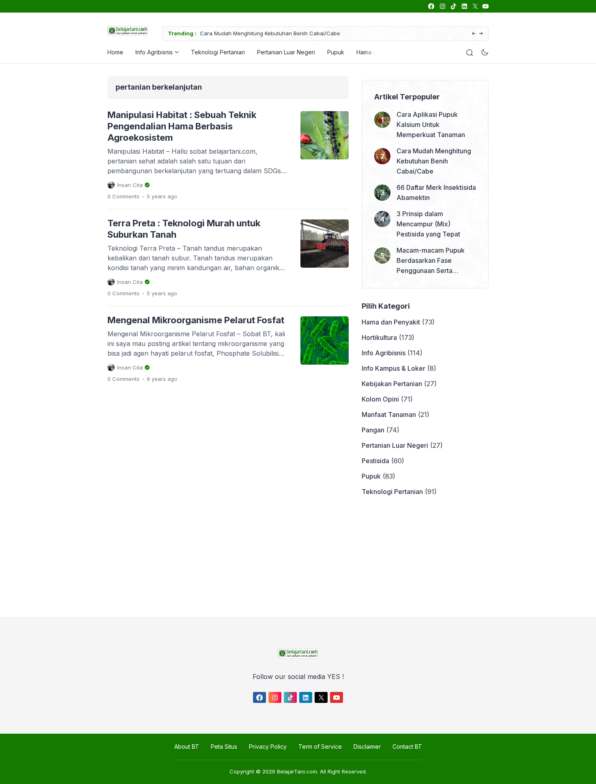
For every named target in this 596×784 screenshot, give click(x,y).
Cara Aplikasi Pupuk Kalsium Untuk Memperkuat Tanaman (431, 124)
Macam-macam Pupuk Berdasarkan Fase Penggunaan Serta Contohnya (431, 261)
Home (115, 52)
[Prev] (474, 33)
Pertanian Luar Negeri (286, 52)
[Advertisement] (296, 556)
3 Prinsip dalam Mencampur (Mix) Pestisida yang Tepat (428, 224)
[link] (431, 6)
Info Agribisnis (154, 52)
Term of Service (320, 746)
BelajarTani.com (297, 771)
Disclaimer (367, 746)
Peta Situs (224, 746)
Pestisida (375, 461)
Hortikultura (379, 337)
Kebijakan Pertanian (392, 384)
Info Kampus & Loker (393, 368)
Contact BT (407, 746)
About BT (186, 746)
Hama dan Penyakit (391, 322)
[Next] (481, 33)
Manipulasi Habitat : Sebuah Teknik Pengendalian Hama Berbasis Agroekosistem (181, 126)
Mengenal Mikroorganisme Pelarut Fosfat (195, 320)
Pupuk (335, 52)
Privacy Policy (268, 746)
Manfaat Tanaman (389, 414)
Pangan (373, 430)
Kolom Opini (380, 399)
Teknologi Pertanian (218, 52)
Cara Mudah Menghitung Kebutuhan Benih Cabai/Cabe (270, 33)
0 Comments (123, 196)
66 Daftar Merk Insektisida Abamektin (436, 192)
